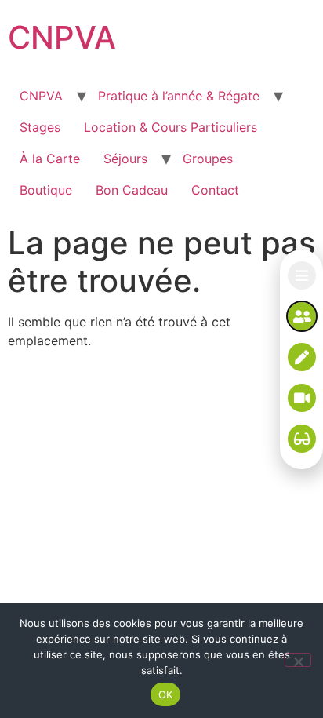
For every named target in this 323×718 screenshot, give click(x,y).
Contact (215, 190)
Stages (40, 127)
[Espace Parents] (302, 316)
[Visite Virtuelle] (302, 439)
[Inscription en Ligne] (302, 357)
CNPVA (62, 37)
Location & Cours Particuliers (170, 127)
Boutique (46, 190)
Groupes (208, 158)
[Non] (298, 660)
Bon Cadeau (132, 190)
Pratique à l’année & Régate (178, 96)
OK (165, 694)
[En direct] (302, 398)
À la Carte (50, 158)
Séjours (125, 158)
